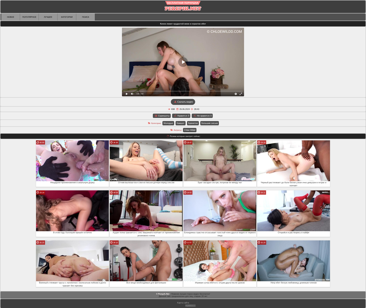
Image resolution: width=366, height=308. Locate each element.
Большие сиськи (209, 123)
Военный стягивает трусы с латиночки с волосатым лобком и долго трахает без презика (72, 284)
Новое (10, 17)
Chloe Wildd (189, 130)
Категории (67, 17)
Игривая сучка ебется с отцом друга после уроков (220, 283)
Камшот (180, 123)
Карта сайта (183, 302)
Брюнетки (193, 123)
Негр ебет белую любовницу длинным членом (294, 283)
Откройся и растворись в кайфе (293, 232)
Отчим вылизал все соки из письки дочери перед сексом (146, 182)
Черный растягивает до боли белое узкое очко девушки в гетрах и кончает (293, 184)
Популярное (29, 17)
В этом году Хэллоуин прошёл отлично (72, 232)
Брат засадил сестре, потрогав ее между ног (220, 182)
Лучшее (48, 17)
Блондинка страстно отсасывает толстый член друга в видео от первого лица (220, 234)
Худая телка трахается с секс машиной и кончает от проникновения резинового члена (146, 234)
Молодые (168, 123)
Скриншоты (164, 115)
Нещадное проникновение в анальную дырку (72, 182)
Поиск (85, 17)
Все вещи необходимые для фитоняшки (146, 283)
